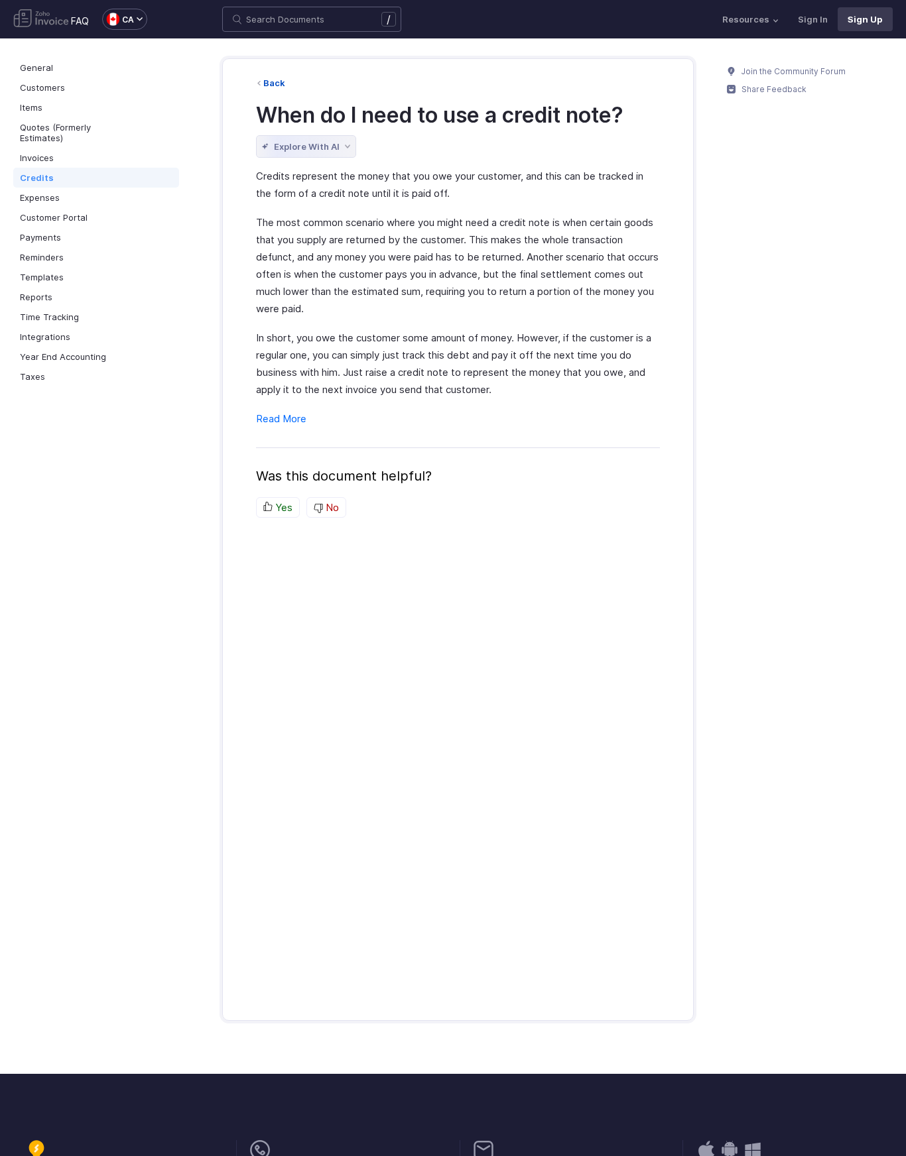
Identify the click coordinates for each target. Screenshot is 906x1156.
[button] (118, 19)
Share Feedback (773, 89)
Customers (42, 87)
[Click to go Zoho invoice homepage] (41, 19)
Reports (36, 297)
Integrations (45, 336)
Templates (42, 277)
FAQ (80, 21)
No (331, 507)
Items (31, 107)
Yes (282, 507)
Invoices (37, 157)
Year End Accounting (63, 356)
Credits (37, 177)
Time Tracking (49, 317)
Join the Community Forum (793, 71)
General (36, 67)
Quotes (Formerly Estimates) (55, 132)
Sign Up (865, 19)
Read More (281, 418)
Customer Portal (54, 217)
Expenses (40, 197)
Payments (40, 237)
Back (274, 83)
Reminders (42, 257)
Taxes (32, 376)
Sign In (813, 19)
